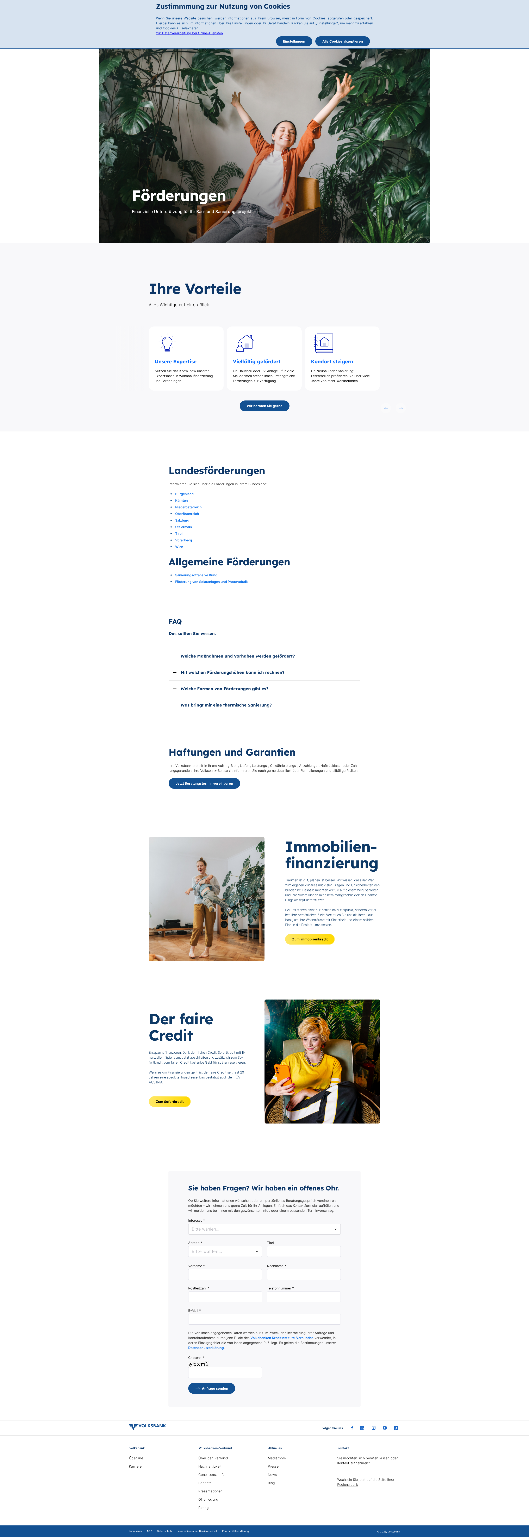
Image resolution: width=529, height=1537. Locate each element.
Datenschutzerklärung (206, 1348)
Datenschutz (165, 1531)
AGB (149, 1531)
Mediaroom (277, 1458)
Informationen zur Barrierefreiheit (197, 1531)
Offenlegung (208, 1499)
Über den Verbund (213, 1458)
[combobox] (264, 1229)
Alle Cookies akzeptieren (342, 41)
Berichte (205, 1483)
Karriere (135, 1466)
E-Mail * (194, 1310)
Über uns (136, 1458)
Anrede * (195, 1243)
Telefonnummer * (280, 1288)
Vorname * (196, 1266)
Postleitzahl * (198, 1288)
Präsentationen (210, 1491)
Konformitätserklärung (235, 1531)
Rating (203, 1508)
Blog (271, 1483)
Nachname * (276, 1266)
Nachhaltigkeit (210, 1466)
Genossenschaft (211, 1475)
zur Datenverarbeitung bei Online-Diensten (189, 33)
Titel (270, 1243)
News (272, 1475)
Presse (273, 1466)
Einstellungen (294, 41)
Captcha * (196, 1358)
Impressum (135, 1531)
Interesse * (196, 1220)
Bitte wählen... (207, 1251)
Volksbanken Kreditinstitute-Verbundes (281, 1338)
